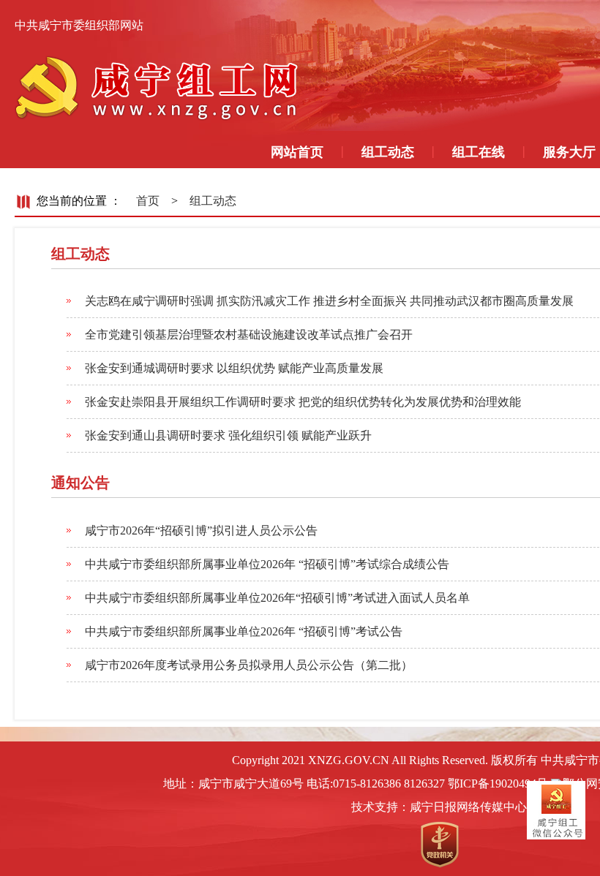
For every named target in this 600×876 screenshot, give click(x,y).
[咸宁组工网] (161, 86)
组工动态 (387, 152)
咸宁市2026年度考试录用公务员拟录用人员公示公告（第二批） (249, 665)
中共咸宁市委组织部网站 (79, 25)
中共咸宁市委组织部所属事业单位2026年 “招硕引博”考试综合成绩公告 (267, 564)
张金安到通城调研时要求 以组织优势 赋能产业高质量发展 (234, 368)
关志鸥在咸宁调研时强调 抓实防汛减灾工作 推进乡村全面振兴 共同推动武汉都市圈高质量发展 (329, 301)
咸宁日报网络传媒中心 (468, 807)
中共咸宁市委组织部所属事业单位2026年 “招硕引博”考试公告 (243, 631)
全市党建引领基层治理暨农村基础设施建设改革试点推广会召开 (249, 334)
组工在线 (478, 152)
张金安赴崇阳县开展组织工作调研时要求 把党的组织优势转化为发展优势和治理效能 (303, 402)
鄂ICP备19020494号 (498, 783)
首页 (148, 201)
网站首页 (297, 152)
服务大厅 (569, 152)
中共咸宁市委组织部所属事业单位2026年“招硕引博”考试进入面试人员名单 (277, 598)
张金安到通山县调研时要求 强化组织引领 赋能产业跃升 (228, 435)
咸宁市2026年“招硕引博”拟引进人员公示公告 (201, 530)
